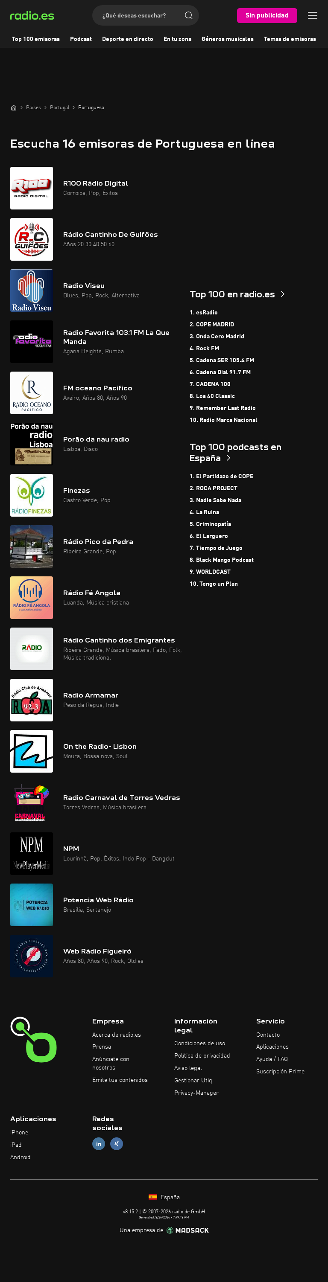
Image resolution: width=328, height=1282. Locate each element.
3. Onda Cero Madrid (217, 337)
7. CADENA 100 (210, 384)
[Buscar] (189, 15)
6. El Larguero (209, 536)
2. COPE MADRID (212, 325)
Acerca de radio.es (116, 1035)
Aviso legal (188, 1068)
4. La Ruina (204, 512)
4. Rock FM (204, 349)
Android (20, 1157)
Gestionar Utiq (193, 1081)
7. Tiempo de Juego (216, 548)
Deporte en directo (127, 39)
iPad (16, 1145)
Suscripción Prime (280, 1072)
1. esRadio (204, 313)
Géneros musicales (228, 39)
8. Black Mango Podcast (222, 560)
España (169, 1198)
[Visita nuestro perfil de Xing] (116, 1144)
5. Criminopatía (210, 524)
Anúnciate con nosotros (110, 1063)
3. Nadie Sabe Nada (215, 500)
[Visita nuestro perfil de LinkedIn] (98, 1144)
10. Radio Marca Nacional (224, 420)
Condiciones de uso (199, 1044)
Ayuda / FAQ (272, 1059)
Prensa (101, 1047)
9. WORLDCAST (210, 572)
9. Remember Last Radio (223, 408)
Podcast (81, 39)
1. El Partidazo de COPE (221, 477)
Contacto (268, 1035)
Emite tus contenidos (120, 1080)
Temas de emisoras (290, 39)
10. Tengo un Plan (214, 584)
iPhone (19, 1133)
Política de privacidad (202, 1056)
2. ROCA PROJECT (213, 488)
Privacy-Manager (196, 1093)
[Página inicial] (13, 107)
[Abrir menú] (313, 15)
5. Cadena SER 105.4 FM (222, 360)
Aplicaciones (272, 1047)
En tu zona (177, 39)
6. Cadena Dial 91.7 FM (220, 372)
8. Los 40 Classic (212, 396)
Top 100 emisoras (36, 39)
